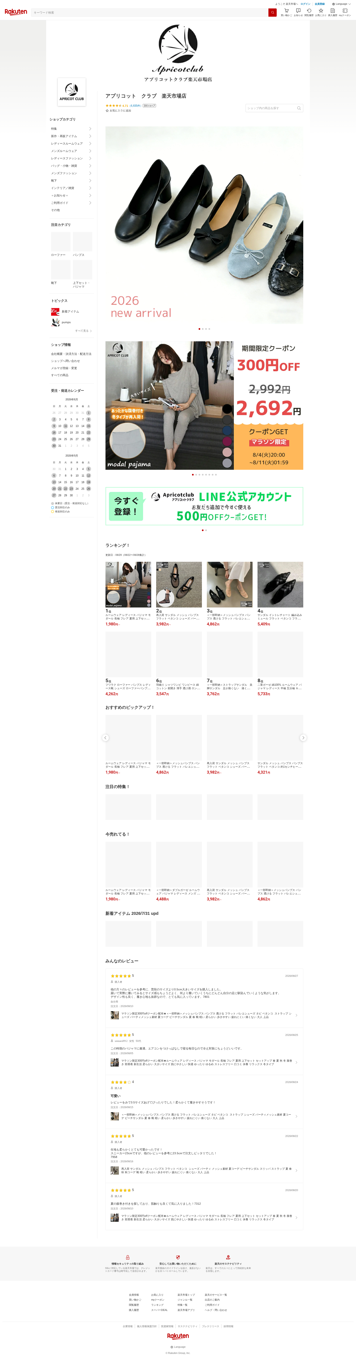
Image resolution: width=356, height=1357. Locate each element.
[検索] (272, 23)
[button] (341, 14)
